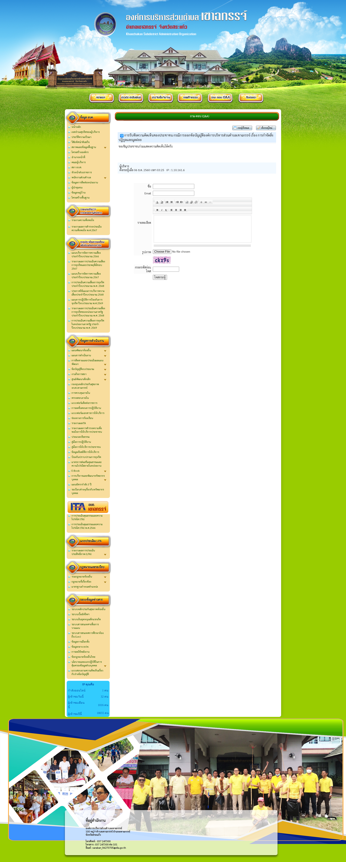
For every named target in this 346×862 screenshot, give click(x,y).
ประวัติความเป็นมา (81, 136)
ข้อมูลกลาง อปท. (80, 646)
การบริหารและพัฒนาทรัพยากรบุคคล (88, 477)
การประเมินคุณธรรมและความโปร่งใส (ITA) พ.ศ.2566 (87, 526)
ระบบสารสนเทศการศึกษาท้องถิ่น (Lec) (88, 634)
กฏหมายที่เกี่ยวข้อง (81, 581)
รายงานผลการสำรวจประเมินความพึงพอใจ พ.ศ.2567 (86, 228)
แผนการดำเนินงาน (81, 355)
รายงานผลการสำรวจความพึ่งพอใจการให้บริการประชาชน (87, 429)
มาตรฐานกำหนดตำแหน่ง (85, 586)
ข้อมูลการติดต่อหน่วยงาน (85, 182)
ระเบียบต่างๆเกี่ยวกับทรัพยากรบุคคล (88, 491)
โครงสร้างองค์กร (80, 152)
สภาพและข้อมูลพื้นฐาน (84, 147)
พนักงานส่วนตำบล (81, 177)
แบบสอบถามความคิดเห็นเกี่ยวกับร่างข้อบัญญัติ (87, 672)
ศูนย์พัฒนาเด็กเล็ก (81, 379)
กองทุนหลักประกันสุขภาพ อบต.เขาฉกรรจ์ (85, 385)
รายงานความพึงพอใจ (83, 220)
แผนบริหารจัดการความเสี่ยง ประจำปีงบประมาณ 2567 (86, 275)
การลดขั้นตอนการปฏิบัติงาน (86, 407)
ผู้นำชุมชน (77, 187)
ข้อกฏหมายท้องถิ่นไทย (83, 656)
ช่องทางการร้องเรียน (82, 418)
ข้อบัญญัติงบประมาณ (83, 369)
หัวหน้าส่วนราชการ (82, 172)
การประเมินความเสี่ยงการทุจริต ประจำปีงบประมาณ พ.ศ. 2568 (88, 284)
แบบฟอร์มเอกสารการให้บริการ (88, 413)
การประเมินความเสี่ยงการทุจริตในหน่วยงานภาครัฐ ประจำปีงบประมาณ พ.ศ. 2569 (88, 324)
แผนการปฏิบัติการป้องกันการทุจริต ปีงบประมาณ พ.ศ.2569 (87, 301)
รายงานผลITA (79, 423)
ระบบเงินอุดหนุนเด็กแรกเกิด (86, 619)
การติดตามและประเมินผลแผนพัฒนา (87, 362)
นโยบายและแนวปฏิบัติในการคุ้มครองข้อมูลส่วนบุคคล (87, 663)
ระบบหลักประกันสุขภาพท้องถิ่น (88, 609)
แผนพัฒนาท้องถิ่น (81, 350)
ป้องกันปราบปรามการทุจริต (86, 456)
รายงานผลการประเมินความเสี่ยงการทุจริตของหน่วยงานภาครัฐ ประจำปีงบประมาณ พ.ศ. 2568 (88, 312)
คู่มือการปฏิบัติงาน (81, 441)
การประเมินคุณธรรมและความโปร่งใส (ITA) (87, 517)
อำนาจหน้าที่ (78, 157)
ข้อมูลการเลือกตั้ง (80, 641)
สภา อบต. (77, 167)
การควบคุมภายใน (81, 392)
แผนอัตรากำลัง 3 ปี (82, 484)
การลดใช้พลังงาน (80, 651)
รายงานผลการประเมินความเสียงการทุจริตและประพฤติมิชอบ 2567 (88, 265)
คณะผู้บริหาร (79, 162)
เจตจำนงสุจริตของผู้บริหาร (86, 131)
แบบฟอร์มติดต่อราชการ (84, 402)
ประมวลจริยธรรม (81, 436)
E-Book (76, 470)
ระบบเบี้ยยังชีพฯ (80, 614)
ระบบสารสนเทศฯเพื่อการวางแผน (85, 626)
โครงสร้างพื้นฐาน (80, 197)
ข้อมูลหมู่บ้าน (78, 192)
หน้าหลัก (76, 126)
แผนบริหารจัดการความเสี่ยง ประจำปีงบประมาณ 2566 (86, 254)
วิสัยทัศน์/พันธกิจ (81, 142)
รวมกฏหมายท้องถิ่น (82, 576)
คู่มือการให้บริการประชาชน (86, 446)
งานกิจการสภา (79, 374)
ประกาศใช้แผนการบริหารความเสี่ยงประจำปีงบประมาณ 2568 (88, 292)
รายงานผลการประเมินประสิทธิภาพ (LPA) (83, 552)
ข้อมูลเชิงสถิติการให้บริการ (85, 451)
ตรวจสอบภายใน (80, 397)
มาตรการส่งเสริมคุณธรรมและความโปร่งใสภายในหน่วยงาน (87, 463)
